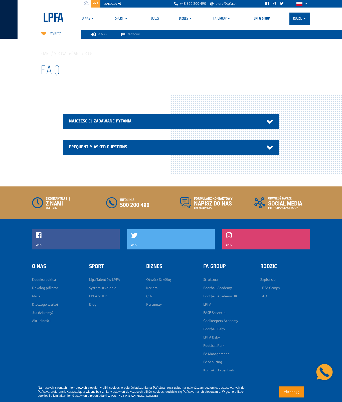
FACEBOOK (291, 207)
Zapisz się (268, 280)
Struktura (210, 280)
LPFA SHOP (262, 18)
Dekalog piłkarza (45, 288)
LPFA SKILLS (98, 296)
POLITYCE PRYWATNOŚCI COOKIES (134, 395)
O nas (86, 18)
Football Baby (214, 329)
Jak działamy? (43, 313)
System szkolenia (102, 288)
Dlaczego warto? (45, 304)
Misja (36, 296)
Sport (119, 18)
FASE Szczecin (214, 313)
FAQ (263, 296)
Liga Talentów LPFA (104, 280)
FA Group (220, 18)
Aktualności (41, 321)
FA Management (216, 354)
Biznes (183, 18)
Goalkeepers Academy (220, 321)
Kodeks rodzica (44, 280)
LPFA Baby (211, 337)
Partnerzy (154, 304)
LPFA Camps (270, 288)
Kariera (151, 288)
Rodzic (297, 18)
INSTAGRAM (275, 207)
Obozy (155, 18)
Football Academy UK (220, 296)
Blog (92, 304)
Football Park (213, 346)
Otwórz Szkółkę (158, 280)
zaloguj (111, 3)
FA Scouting (212, 362)
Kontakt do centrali (218, 370)
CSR (149, 296)
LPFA (207, 304)
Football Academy (217, 288)
